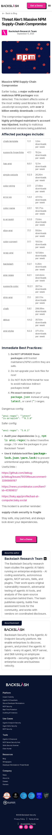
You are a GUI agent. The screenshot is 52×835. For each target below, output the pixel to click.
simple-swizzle (10, 174)
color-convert (10, 241)
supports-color (11, 286)
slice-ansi (8, 230)
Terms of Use (34, 819)
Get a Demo (26, 539)
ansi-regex (8, 275)
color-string (9, 185)
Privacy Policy (19, 819)
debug (6, 319)
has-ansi (7, 163)
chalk (6, 308)
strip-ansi (8, 297)
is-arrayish (8, 219)
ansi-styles (8, 331)
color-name (9, 208)
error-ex (7, 197)
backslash (8, 264)
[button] (49, 6)
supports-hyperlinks (13, 152)
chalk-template (10, 141)
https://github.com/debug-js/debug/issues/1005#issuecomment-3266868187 (24, 476)
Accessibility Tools (28, 824)
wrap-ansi (8, 252)
